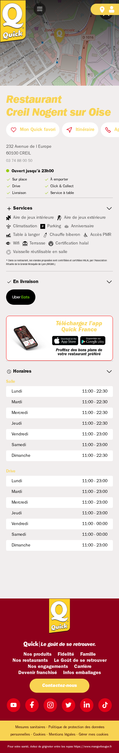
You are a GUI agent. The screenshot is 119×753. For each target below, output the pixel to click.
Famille (88, 654)
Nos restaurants (30, 660)
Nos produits (37, 654)
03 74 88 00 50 (19, 161)
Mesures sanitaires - (31, 727)
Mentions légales (62, 734)
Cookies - (40, 734)
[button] (40, 9)
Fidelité (66, 654)
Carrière (83, 666)
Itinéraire (85, 129)
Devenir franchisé (37, 672)
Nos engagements (48, 666)
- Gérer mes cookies (92, 734)
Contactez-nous (59, 685)
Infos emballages (82, 672)
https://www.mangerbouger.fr (93, 746)
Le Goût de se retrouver (80, 660)
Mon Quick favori (38, 129)
